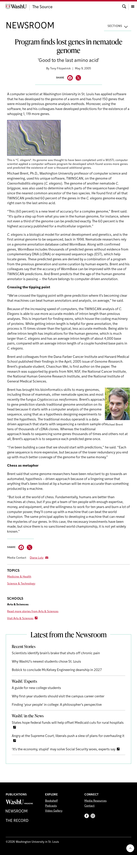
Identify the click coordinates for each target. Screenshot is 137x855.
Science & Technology (21, 583)
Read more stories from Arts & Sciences (32, 611)
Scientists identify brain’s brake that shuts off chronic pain (56, 653)
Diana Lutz (37, 558)
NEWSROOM (30, 26)
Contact (89, 806)
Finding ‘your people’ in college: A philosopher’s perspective (57, 705)
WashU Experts (24, 681)
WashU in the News (28, 716)
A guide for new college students (36, 688)
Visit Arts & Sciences (20, 618)
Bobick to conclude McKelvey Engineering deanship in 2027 (57, 670)
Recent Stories (23, 646)
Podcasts (51, 806)
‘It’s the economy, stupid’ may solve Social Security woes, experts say (63, 749)
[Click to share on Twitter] (78, 78)
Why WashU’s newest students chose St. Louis (46, 661)
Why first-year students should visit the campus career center (58, 696)
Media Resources (95, 801)
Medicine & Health (19, 576)
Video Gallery (53, 811)
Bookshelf (51, 801)
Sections (115, 26)
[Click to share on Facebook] (70, 78)
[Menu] (132, 6)
